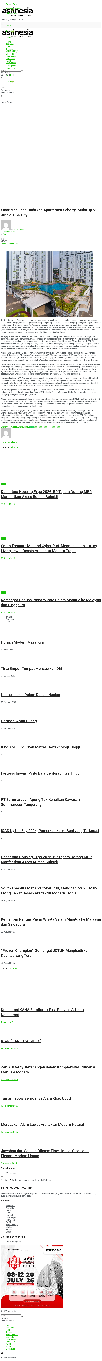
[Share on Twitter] (19, 244)
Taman (9, 49)
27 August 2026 (8, 612)
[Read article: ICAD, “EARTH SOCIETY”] (51, 1029)
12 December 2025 (9, 1079)
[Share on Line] (21, 244)
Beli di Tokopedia (13, 1242)
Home (8, 25)
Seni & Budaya (12, 50)
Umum (8, 1232)
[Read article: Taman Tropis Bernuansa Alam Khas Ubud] (51, 1086)
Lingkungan (11, 62)
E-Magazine (11, 66)
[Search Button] (22, 70)
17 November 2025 (9, 1132)
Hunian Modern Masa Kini (22, 642)
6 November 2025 (9, 1163)
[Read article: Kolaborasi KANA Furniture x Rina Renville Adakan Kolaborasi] (51, 987)
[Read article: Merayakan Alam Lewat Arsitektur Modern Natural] (51, 1112)
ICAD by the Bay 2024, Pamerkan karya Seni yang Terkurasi (50, 830)
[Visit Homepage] (17, 16)
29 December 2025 (9, 1048)
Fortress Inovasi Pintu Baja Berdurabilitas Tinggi (40, 773)
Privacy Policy (12, 4)
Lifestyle (10, 54)
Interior (9, 47)
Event (8, 63)
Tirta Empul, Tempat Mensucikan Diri (31, 668)
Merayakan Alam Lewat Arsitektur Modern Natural (42, 1124)
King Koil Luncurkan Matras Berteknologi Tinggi (40, 747)
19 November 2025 (9, 1106)
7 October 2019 (8, 232)
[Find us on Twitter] (2, 24)
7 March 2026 (7, 1022)
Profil (8, 61)
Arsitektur (10, 44)
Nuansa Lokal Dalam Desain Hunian (30, 694)
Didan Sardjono (20, 229)
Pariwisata (10, 58)
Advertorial (10, 1205)
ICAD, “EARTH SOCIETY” (21, 1041)
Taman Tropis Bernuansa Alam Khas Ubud (36, 1098)
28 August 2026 (8, 504)
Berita (9, 102)
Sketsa (9, 1227)
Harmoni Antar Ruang (19, 721)
